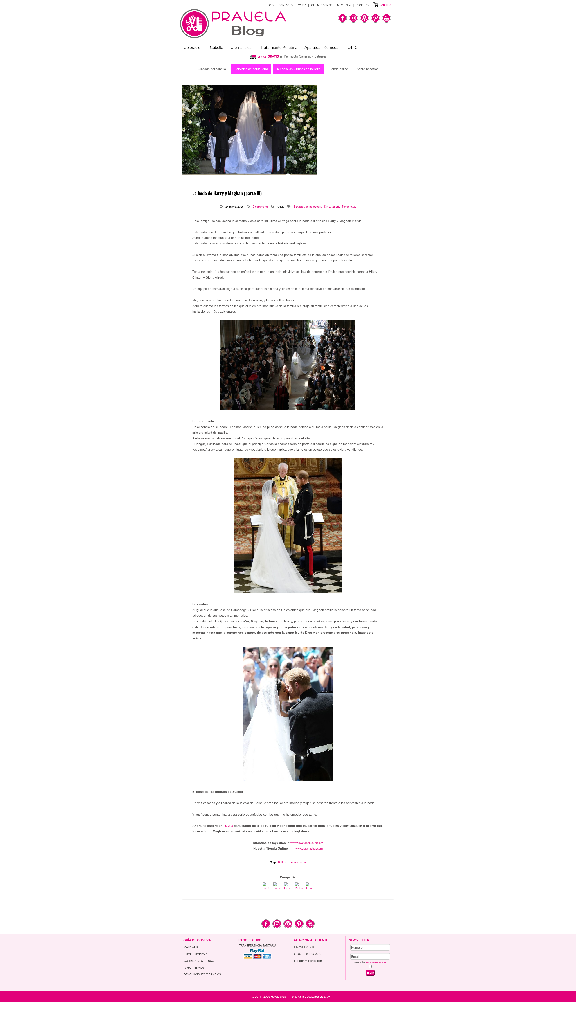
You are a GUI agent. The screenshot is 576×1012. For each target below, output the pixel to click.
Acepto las (370, 962)
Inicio (270, 5)
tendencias (295, 862)
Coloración (193, 47)
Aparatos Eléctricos (321, 47)
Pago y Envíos (194, 967)
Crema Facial (241, 47)
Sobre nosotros (367, 69)
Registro (362, 5)
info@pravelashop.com (308, 960)
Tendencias (349, 207)
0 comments (260, 207)
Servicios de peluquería (251, 69)
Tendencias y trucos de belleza (298, 69)
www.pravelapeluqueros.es (306, 843)
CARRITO (385, 5)
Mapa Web (191, 947)
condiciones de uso (376, 962)
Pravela (228, 826)
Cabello (216, 47)
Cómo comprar (195, 954)
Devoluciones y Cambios (202, 974)
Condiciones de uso (199, 960)
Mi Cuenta (344, 5)
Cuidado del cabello (212, 69)
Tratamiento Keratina (279, 47)
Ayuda (302, 5)
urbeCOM (325, 996)
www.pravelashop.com (309, 848)
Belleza (282, 862)
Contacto (286, 5)
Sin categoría (332, 207)
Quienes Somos (321, 5)
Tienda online (338, 69)
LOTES (351, 47)
